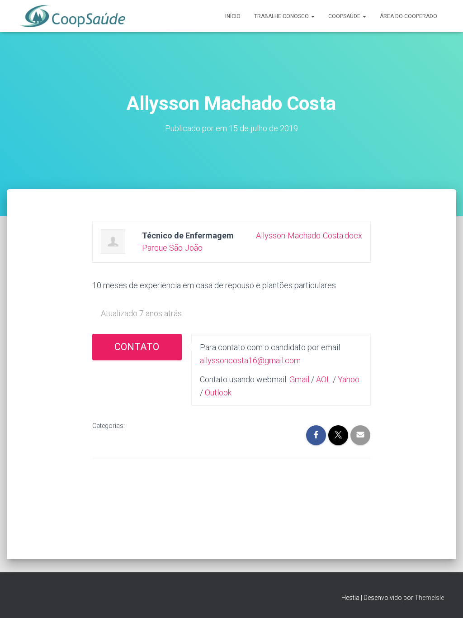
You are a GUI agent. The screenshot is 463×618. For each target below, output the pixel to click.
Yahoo (348, 379)
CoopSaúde (345, 16)
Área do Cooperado (408, 16)
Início (233, 16)
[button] (312, 16)
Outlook (218, 392)
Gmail (299, 379)
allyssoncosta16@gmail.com (250, 360)
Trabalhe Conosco (282, 16)
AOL (323, 379)
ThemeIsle (429, 597)
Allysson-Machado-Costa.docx (309, 235)
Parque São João (172, 247)
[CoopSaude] (72, 16)
